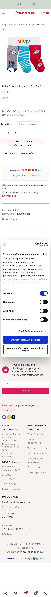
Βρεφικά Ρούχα (26, 25)
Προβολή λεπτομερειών (30, 331)
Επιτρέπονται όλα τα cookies (25, 340)
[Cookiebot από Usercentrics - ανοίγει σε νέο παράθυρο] (36, 244)
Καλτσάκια (42, 25)
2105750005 (8, 514)
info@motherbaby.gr (19, 502)
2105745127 (7, 510)
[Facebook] (4, 417)
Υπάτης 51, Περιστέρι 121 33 (16, 529)
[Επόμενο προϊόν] (9, 29)
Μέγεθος (6, 124)
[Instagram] (9, 417)
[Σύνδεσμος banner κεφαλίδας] (25, 4)
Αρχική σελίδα (9, 25)
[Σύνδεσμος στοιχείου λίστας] (12, 468)
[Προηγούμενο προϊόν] (3, 29)
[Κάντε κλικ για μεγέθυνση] (10, 71)
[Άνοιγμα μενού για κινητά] (3, 13)
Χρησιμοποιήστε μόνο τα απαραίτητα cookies (25, 349)
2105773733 (7, 517)
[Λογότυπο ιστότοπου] (25, 12)
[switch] (44, 302)
